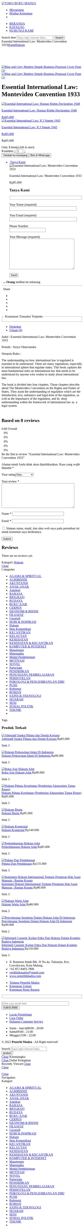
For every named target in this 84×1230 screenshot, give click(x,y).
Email (6, 521)
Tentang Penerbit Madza (24, 982)
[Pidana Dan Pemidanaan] (42, 860)
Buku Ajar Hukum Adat (17, 772)
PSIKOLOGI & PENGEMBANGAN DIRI (36, 681)
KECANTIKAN (19, 632)
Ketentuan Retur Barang (24, 989)
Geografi (14, 618)
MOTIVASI (16, 660)
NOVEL (14, 664)
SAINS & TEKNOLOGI (25, 695)
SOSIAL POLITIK (21, 706)
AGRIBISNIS (18, 579)
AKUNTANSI (18, 583)
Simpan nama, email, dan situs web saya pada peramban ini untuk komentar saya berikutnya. (40, 530)
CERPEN (15, 607)
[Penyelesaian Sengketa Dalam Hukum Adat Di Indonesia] (42, 918)
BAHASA (16, 593)
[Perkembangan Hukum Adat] (42, 843)
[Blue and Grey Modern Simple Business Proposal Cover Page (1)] (42, 70)
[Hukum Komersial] (42, 826)
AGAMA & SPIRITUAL (25, 576)
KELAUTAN (18, 636)
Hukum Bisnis (11, 813)
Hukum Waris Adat (14, 904)
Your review (10, 481)
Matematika (16, 653)
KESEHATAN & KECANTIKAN (31, 643)
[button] (40, 155)
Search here (9, 37)
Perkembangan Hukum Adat (20, 846)
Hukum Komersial (13, 830)
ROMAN (15, 692)
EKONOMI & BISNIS (23, 611)
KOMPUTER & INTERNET (27, 646)
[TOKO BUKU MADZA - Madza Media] (19, 3)
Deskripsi (15, 326)
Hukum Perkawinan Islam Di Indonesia (26, 755)
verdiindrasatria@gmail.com (26, 972)
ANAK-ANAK (19, 586)
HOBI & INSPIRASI (22, 622)
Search (59, 37)
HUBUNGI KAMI (21, 30)
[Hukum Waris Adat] (42, 901)
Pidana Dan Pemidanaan (17, 863)
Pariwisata (15, 667)
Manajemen (16, 650)
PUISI (13, 685)
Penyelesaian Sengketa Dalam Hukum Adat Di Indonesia (37, 921)
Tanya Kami (17, 162)
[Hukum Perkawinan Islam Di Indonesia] (42, 752)
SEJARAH (16, 699)
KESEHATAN (18, 639)
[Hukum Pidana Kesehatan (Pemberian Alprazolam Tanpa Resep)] (42, 787)
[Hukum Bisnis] (42, 810)
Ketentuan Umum (20, 986)
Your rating (8, 474)
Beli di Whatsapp (40, 155)
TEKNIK (15, 710)
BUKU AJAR (18, 604)
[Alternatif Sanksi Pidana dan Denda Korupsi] (42, 735)
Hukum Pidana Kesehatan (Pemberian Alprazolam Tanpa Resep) (41, 793)
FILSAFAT (16, 614)
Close (5, 566)
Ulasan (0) (15, 330)
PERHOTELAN (19, 678)
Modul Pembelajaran (22, 657)
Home (11, 45)
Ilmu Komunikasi (20, 629)
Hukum (20, 45)
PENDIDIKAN (19, 671)
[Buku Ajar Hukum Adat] (42, 769)
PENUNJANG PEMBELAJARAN (31, 674)
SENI (12, 703)
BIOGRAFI (16, 597)
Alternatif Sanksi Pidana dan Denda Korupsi (29, 739)
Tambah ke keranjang (15, 155)
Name (6, 513)
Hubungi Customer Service (26, 1021)
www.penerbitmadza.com (25, 976)
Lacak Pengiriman (20, 1014)
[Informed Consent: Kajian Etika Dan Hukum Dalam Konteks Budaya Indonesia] (42, 939)
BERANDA (17, 23)
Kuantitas (8, 151)
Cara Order (16, 1018)
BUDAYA (16, 600)
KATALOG (16, 27)
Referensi (15, 688)
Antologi (14, 590)
